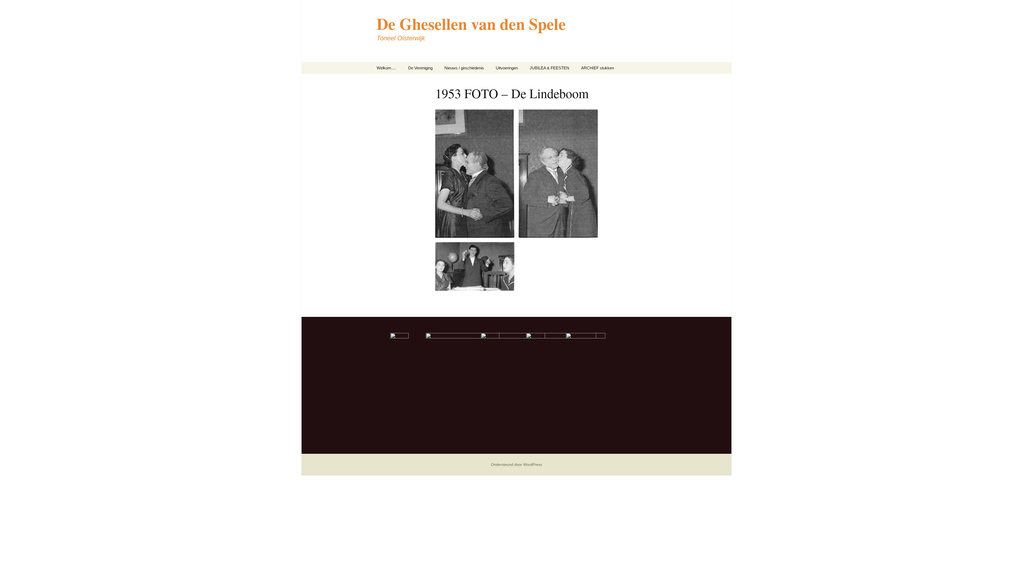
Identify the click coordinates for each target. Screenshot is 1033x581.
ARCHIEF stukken (597, 68)
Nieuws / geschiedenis (464, 68)
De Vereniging (420, 68)
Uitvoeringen (507, 68)
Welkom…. (386, 68)
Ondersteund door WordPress (516, 464)
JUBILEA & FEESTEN (549, 68)
